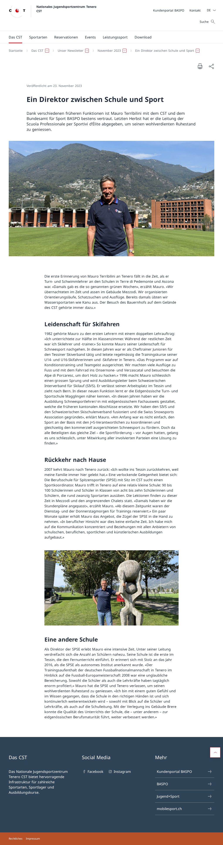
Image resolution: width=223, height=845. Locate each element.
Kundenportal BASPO (174, 771)
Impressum (33, 838)
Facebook (95, 771)
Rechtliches (15, 838)
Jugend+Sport (168, 796)
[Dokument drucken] (200, 66)
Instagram (122, 771)
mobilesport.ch (169, 808)
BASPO (162, 784)
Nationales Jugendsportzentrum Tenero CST (67, 9)
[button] (15, 37)
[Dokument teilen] (211, 66)
